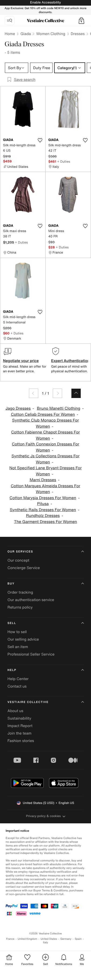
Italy (45, 942)
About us (15, 710)
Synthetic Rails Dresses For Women (43, 510)
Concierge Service (23, 567)
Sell (11, 623)
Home (10, 33)
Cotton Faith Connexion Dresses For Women (45, 447)
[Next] (57, 393)
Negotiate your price (21, 360)
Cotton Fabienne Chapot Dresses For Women (45, 435)
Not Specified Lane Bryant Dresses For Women (45, 471)
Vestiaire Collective (28, 702)
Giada (25, 33)
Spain (78, 939)
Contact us (17, 686)
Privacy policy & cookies (43, 816)
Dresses (78, 33)
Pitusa (43, 504)
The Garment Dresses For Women (45, 522)
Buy (10, 584)
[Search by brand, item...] (9, 20)
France (10, 939)
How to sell (17, 632)
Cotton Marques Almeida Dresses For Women (45, 489)
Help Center (17, 678)
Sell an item (17, 646)
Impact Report (19, 725)
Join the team (19, 733)
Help (11, 670)
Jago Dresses (18, 408)
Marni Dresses (43, 480)
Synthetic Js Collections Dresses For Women (45, 459)
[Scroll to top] (76, 393)
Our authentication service (30, 599)
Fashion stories (20, 740)
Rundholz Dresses (43, 516)
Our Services (20, 552)
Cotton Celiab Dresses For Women (43, 414)
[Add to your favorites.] (40, 140)
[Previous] (33, 393)
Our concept (18, 560)
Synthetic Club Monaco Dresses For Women (45, 423)
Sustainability (19, 718)
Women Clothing (50, 33)
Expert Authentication (70, 360)
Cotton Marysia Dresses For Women (43, 498)
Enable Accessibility (45, 2)
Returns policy (20, 607)
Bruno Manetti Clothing (58, 408)
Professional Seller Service (30, 654)
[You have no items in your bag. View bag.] (81, 20)
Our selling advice (23, 639)
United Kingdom (27, 939)
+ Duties (63, 161)
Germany (65, 939)
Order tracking (20, 592)
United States (49, 939)
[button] (81, 20)
